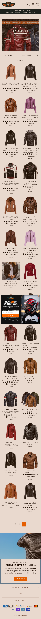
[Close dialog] (39, 296)
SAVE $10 (11, 315)
